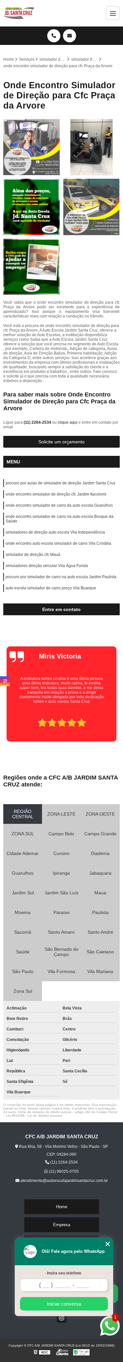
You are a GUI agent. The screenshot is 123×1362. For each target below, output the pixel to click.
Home (61, 1206)
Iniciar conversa (64, 1304)
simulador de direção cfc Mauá (33, 554)
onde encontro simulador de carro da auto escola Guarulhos (59, 505)
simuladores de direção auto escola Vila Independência (55, 532)
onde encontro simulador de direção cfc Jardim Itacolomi (56, 494)
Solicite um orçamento (61, 441)
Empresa (61, 1224)
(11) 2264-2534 (38, 422)
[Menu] (113, 13)
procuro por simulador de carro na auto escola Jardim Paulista (61, 577)
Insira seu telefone (64, 1273)
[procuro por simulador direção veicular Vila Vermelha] (91, 147)
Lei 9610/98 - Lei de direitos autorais (34, 1115)
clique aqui (67, 422)
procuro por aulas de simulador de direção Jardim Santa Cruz (60, 483)
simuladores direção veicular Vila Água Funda (47, 565)
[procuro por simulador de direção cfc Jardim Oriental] (91, 207)
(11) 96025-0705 (63, 1171)
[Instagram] (62, 1318)
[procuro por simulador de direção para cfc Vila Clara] (31, 147)
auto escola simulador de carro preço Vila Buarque (51, 588)
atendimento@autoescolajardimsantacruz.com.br (63, 1180)
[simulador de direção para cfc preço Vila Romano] (31, 267)
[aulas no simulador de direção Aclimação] (31, 207)
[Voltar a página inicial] (19, 13)
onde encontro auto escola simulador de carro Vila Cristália (58, 543)
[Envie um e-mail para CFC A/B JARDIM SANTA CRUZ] (69, 35)
